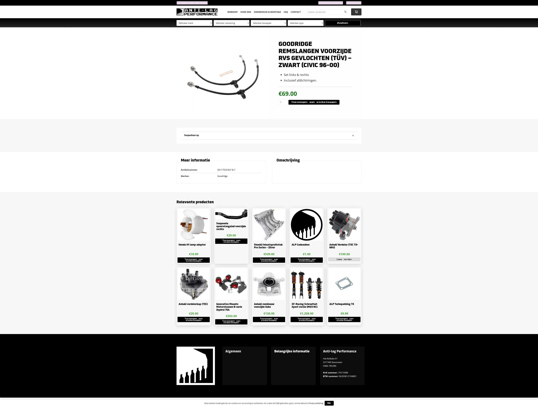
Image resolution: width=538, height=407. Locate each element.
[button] (194, 260)
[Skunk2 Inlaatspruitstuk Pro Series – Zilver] (269, 225)
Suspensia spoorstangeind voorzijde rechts (231, 226)
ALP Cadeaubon (300, 245)
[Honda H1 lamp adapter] (194, 225)
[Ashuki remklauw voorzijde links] (269, 284)
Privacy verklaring (316, 403)
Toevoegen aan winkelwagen (314, 102)
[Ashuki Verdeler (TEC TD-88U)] (344, 225)
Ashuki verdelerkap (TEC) (193, 304)
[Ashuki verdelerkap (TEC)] (194, 284)
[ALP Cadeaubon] (307, 225)
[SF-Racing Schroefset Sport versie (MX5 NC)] (307, 284)
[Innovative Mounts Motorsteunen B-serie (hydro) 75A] (231, 284)
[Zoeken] (345, 12)
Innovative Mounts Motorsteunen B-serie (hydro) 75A (229, 307)
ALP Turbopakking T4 (341, 304)
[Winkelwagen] (356, 11)
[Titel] (197, 11)
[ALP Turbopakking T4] (344, 284)
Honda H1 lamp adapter (192, 245)
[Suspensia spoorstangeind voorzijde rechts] (231, 214)
